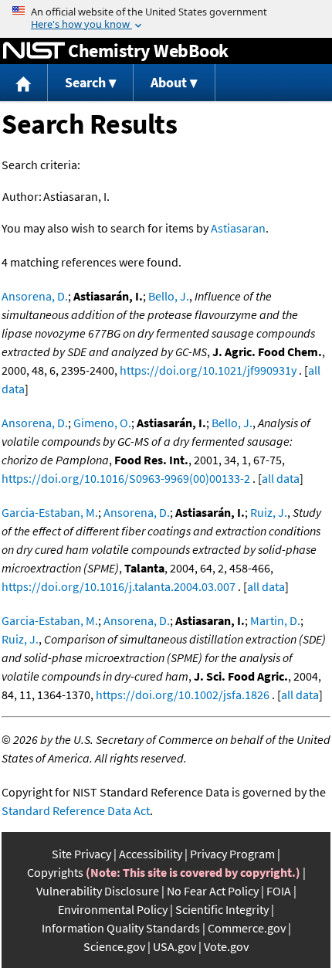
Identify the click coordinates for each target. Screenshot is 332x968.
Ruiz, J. (268, 512)
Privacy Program (232, 853)
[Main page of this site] (24, 83)
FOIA (278, 890)
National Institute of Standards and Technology (34, 51)
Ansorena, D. (35, 296)
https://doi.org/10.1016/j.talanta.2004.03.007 (118, 586)
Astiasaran (238, 228)
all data (281, 478)
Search (85, 82)
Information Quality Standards (121, 928)
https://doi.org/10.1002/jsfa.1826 (182, 694)
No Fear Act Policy (213, 890)
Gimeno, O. (102, 422)
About (169, 82)
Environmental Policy (113, 909)
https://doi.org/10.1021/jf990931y (208, 370)
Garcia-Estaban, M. (50, 512)
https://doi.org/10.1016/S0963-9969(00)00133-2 (126, 478)
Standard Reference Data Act (76, 810)
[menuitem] (24, 83)
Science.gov (114, 946)
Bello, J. (168, 296)
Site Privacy (81, 853)
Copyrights (55, 872)
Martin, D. (275, 620)
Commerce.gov (247, 928)
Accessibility (150, 853)
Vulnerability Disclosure (97, 890)
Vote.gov (226, 946)
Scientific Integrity (222, 909)
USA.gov (174, 946)
